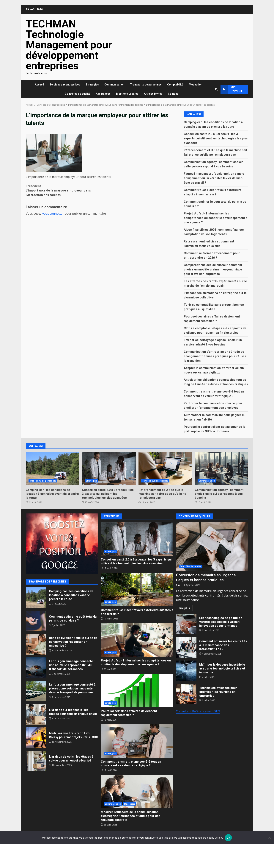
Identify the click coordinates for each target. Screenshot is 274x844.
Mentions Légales (127, 93)
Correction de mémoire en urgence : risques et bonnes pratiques (212, 546)
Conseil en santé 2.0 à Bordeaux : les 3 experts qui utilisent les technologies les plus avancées (216, 138)
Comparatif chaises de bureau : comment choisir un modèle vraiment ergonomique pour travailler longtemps (213, 269)
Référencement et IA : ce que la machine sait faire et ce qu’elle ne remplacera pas (165, 468)
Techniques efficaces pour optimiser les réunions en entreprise (186, 694)
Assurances (103, 93)
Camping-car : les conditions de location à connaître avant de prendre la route (52, 468)
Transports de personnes (146, 84)
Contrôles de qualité (77, 93)
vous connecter (53, 213)
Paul (178, 585)
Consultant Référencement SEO (198, 711)
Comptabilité (175, 84)
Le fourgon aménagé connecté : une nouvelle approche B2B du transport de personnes (36, 667)
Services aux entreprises (65, 84)
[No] (269, 838)
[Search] (216, 89)
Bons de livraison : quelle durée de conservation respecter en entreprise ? (36, 644)
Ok (228, 837)
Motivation (195, 84)
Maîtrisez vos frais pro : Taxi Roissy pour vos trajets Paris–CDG (36, 737)
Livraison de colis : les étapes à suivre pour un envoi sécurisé (36, 761)
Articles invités (153, 93)
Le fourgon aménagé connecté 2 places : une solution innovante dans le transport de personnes (36, 691)
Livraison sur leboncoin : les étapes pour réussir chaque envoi (36, 714)
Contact (173, 93)
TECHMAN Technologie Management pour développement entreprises (69, 45)
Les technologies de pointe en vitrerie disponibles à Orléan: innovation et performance (186, 624)
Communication (114, 84)
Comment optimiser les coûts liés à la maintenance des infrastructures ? (186, 647)
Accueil (39, 84)
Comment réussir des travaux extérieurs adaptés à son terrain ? (137, 589)
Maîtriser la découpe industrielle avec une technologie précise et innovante (186, 671)
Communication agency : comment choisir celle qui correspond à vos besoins (221, 468)
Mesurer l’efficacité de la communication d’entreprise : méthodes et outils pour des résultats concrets (137, 791)
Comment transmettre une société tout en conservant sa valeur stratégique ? (137, 741)
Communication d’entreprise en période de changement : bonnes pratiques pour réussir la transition (215, 356)
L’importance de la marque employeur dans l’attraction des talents (58, 190)
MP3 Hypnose (237, 89)
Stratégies (92, 84)
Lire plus (184, 608)
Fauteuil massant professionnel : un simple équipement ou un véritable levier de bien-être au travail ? (214, 178)
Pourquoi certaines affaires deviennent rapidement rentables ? (137, 690)
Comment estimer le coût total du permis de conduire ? (36, 621)
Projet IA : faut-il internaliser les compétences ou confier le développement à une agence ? (215, 218)
